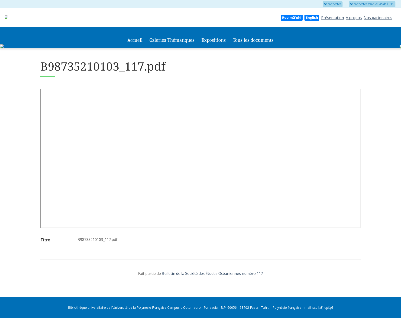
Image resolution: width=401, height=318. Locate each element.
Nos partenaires (378, 17)
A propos (354, 17)
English (312, 17)
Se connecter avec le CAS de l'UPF (372, 4)
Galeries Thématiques (171, 40)
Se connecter (332, 4)
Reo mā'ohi (291, 17)
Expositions (213, 40)
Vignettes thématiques (165, 50)
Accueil (134, 40)
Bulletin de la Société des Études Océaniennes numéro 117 (212, 273)
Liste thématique (197, 50)
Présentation (332, 17)
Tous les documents (253, 40)
